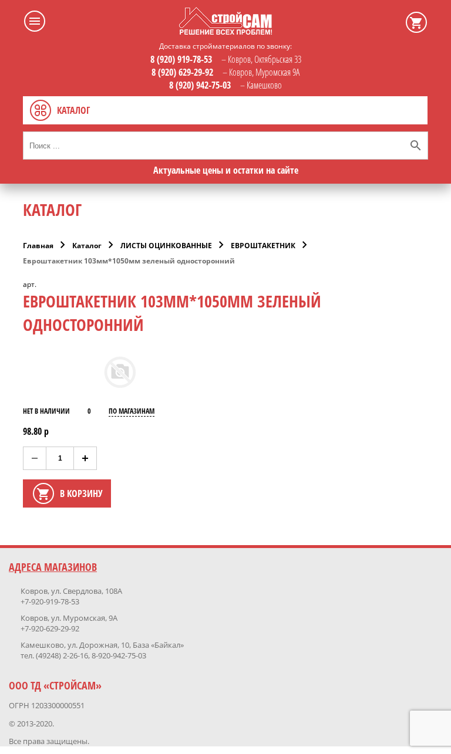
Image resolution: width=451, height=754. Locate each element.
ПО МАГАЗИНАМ (131, 411)
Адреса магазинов (53, 567)
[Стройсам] (225, 31)
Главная (38, 246)
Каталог (87, 246)
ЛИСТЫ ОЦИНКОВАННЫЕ (166, 246)
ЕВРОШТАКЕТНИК (263, 246)
